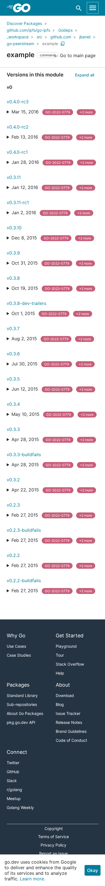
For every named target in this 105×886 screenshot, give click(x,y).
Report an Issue (53, 853)
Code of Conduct (71, 740)
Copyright (54, 828)
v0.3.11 (14, 177)
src (39, 36)
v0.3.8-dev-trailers (26, 303)
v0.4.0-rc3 (18, 101)
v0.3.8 (13, 278)
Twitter (13, 762)
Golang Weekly (20, 807)
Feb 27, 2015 (51, 515)
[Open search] (79, 8)
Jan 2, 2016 (50, 212)
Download (65, 695)
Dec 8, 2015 (51, 238)
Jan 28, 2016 (52, 162)
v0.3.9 (13, 253)
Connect (17, 752)
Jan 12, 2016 (51, 187)
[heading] (24, 7)
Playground (66, 646)
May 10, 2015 (52, 414)
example (50, 43)
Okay (92, 870)
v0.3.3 (13, 429)
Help (60, 673)
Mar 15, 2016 (52, 112)
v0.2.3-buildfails (24, 530)
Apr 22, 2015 (52, 490)
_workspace (18, 36)
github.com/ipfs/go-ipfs (28, 30)
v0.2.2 (13, 555)
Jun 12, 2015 (51, 389)
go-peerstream (20, 43)
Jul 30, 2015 (51, 364)
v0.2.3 (13, 505)
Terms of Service (53, 836)
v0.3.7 (13, 328)
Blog (60, 704)
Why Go (16, 635)
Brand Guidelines (71, 731)
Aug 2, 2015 (51, 338)
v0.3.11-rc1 (18, 202)
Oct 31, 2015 (51, 263)
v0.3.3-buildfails (24, 454)
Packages (18, 685)
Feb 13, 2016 (51, 137)
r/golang (14, 789)
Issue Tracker (68, 713)
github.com (60, 36)
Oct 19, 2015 (51, 288)
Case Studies (19, 655)
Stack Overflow (70, 664)
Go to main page (77, 55)
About (63, 685)
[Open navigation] (92, 7)
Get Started (69, 635)
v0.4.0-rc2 (18, 127)
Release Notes (69, 722)
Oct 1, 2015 (50, 313)
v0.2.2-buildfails (24, 580)
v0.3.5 (13, 379)
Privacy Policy (53, 845)
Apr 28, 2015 (52, 439)
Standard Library (22, 695)
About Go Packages (25, 713)
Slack (12, 780)
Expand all (84, 75)
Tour (60, 655)
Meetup (14, 798)
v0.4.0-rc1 (17, 152)
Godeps (65, 30)
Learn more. (32, 879)
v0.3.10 (14, 227)
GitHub (13, 771)
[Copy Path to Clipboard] (62, 43)
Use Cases (16, 646)
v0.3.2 (13, 479)
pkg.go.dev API (21, 722)
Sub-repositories (22, 704)
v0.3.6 (13, 353)
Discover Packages (24, 23)
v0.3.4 (13, 404)
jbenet (85, 36)
